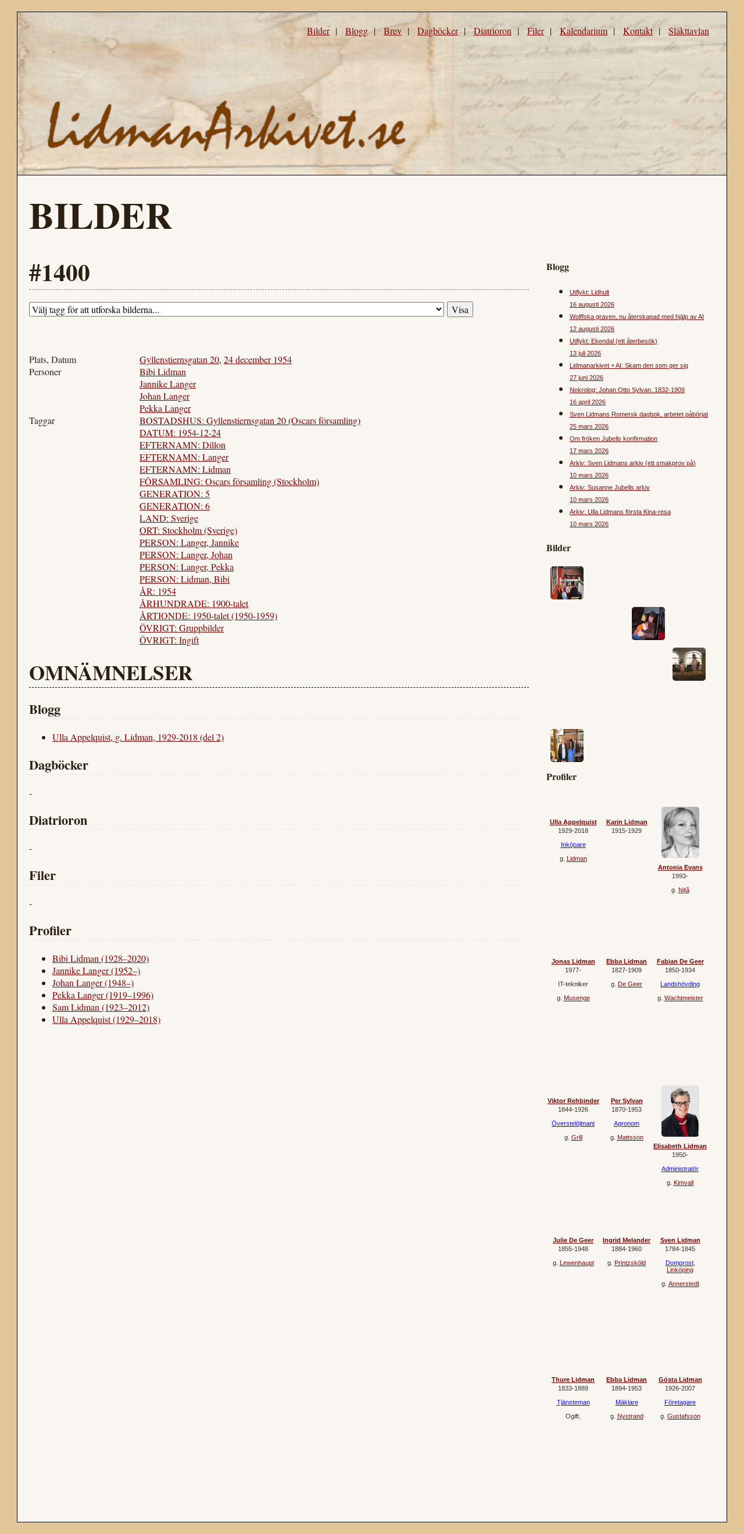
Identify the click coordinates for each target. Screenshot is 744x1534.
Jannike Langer (168, 384)
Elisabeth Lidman (680, 1146)
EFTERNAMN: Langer (184, 457)
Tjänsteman (573, 1402)
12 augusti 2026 (592, 328)
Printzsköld (630, 1262)
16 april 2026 (588, 401)
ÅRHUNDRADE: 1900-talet (194, 603)
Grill (576, 1137)
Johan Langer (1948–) (93, 982)
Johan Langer (164, 396)
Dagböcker (437, 30)
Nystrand (630, 1416)
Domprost (679, 1262)
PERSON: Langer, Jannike (189, 542)
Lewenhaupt (577, 1262)
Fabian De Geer (680, 961)
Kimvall (683, 1182)
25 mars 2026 (589, 426)
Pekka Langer (165, 408)
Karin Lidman (627, 821)
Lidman (577, 858)
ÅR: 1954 (158, 591)
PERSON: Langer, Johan (186, 554)
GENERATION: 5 (175, 493)
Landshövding (680, 983)
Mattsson (630, 1137)
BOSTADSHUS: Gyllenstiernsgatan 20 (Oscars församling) (250, 420)
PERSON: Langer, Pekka (187, 567)
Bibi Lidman (163, 371)
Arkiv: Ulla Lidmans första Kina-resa (620, 511)
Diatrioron (493, 30)
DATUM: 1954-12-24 (180, 432)
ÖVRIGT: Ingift (169, 640)
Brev (393, 30)
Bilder (318, 30)
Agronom (626, 1123)
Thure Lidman (573, 1379)
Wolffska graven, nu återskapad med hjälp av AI (637, 316)
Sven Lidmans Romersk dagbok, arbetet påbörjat (639, 414)
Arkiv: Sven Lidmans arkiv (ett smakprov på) (633, 462)
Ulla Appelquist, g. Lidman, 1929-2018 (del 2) (138, 737)
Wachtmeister (683, 997)
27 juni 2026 (586, 377)
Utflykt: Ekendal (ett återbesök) (613, 340)
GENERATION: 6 (175, 506)
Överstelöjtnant (573, 1123)
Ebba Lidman (626, 961)
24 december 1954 (258, 359)
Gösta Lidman (680, 1379)
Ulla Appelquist (573, 821)
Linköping (680, 1269)
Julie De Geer (573, 1240)
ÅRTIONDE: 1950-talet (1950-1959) (208, 615)
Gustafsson (683, 1416)
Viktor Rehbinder (573, 1100)
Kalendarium (583, 30)
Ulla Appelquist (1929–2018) (106, 1019)
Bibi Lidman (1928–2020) (100, 958)
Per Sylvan (627, 1100)
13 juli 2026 (585, 353)
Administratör (680, 1168)
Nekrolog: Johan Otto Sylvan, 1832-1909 (627, 389)
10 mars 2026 (589, 475)
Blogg (356, 30)
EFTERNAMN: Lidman (185, 469)
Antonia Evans (680, 867)
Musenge (577, 997)
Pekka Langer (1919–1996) (102, 995)
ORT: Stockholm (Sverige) (188, 530)
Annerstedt (683, 1283)
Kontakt (638, 30)
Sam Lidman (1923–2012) (100, 1007)
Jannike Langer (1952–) (96, 970)
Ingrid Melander (626, 1240)
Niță (683, 889)
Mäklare (627, 1402)
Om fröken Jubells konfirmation (613, 438)
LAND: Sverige (169, 518)
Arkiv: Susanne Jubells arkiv (610, 487)
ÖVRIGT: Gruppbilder (182, 627)
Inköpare (573, 844)
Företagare (680, 1402)
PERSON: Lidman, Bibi (185, 579)
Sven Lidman (680, 1240)
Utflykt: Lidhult (589, 292)
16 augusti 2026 (592, 304)
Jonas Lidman (573, 961)
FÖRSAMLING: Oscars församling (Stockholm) (229, 481)
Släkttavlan (688, 30)
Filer (535, 30)
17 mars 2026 (589, 450)
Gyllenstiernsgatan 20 (179, 359)
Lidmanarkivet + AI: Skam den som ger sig (629, 365)
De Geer (630, 983)
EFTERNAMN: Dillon (183, 445)
